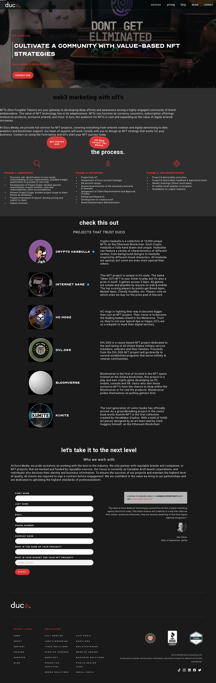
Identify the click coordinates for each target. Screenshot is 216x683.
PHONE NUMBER (24, 525)
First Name (22, 493)
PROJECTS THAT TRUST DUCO (99, 232)
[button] (156, 4)
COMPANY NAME (24, 536)
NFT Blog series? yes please (99, 143)
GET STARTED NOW (57, 142)
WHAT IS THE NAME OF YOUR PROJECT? (38, 547)
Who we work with (99, 460)
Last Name (21, 504)
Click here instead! (141, 499)
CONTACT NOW (23, 75)
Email (18, 515)
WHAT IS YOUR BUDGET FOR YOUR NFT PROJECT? (44, 557)
